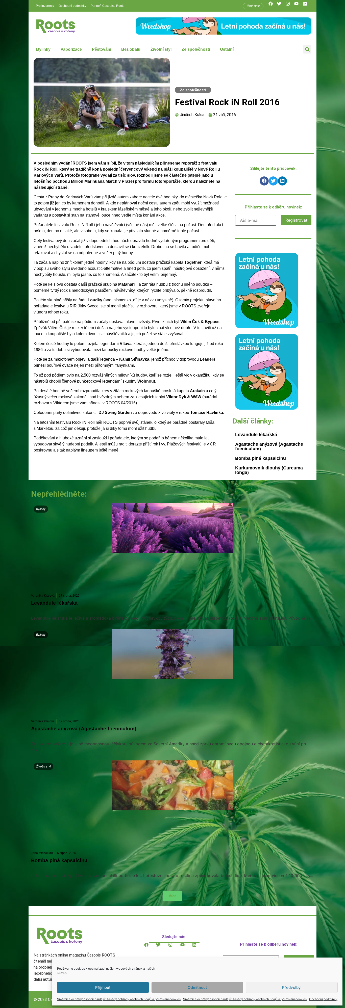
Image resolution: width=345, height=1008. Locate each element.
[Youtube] (298, 6)
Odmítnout (197, 987)
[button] (307, 49)
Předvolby (291, 987)
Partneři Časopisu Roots (107, 6)
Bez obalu (130, 49)
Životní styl (161, 49)
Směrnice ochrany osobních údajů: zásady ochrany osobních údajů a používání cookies (119, 999)
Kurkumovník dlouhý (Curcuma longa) (269, 470)
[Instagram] (290, 6)
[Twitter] (281, 6)
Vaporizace (71, 49)
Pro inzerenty (45, 6)
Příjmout (103, 987)
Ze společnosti (196, 49)
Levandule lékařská (256, 434)
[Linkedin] (307, 6)
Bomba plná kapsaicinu (260, 458)
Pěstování (101, 49)
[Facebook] (272, 6)
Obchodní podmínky (323, 999)
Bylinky (43, 49)
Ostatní (227, 49)
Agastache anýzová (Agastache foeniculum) (269, 446)
